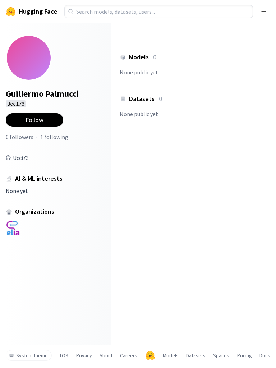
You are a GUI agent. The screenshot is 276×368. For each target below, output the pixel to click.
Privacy (84, 355)
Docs (264, 355)
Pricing (244, 355)
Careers (128, 355)
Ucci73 (21, 157)
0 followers (19, 137)
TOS (63, 355)
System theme (32, 355)
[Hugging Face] (150, 355)
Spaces (221, 355)
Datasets (196, 355)
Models (171, 355)
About (106, 355)
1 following (54, 137)
